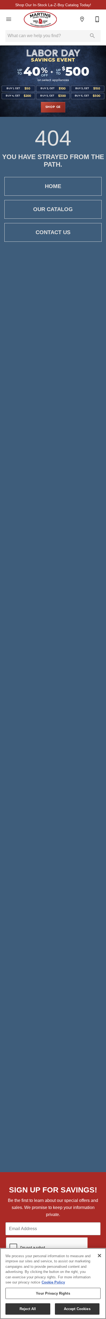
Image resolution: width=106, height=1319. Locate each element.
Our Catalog (53, 209)
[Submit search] (92, 36)
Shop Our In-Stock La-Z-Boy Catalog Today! (53, 5)
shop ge (53, 107)
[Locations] (82, 19)
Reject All (28, 1309)
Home (53, 186)
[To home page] (40, 19)
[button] (8, 19)
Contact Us (53, 232)
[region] (53, 1283)
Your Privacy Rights (53, 1293)
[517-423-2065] (97, 19)
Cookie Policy (53, 1282)
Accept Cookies (77, 1309)
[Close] (99, 1256)
